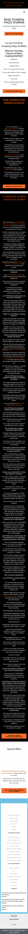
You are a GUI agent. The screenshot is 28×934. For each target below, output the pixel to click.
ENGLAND (14, 916)
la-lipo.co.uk (20, 930)
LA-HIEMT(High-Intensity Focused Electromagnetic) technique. (14, 224)
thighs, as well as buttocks (16, 349)
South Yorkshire (14, 919)
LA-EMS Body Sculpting (12, 155)
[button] (24, 12)
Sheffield (14, 924)
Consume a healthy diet (11, 596)
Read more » (4, 896)
